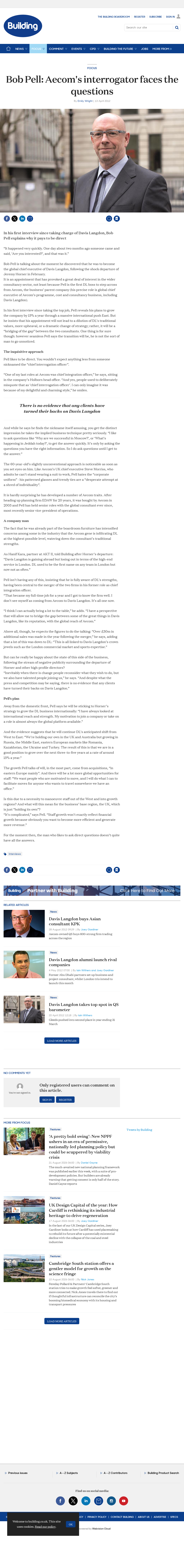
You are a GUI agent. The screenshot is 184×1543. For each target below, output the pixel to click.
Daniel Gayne (89, 1162)
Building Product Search (163, 1473)
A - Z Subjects (69, 1473)
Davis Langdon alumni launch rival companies (83, 962)
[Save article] (117, 218)
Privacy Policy (97, 1517)
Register (139, 16)
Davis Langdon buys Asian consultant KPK (75, 921)
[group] (161, 48)
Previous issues (17, 1473)
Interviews (15, 854)
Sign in (72, 211)
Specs (174, 1517)
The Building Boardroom (114, 16)
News (53, 911)
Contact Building (122, 1517)
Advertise (160, 1517)
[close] (120, 211)
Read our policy (45, 1526)
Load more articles (61, 1040)
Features (55, 1129)
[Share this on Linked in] (22, 218)
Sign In (170, 16)
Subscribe (155, 16)
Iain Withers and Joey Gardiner (95, 970)
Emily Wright (85, 101)
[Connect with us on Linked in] (86, 1501)
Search (177, 27)
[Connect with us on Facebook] (60, 1501)
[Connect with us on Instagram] (111, 1501)
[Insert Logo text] (23, 36)
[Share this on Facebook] (7, 218)
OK (71, 1524)
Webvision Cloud (101, 1528)
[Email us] (98, 1501)
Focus (92, 68)
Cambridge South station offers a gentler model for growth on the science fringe (81, 1268)
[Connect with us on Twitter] (73, 1501)
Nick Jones (87, 1279)
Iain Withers (85, 1015)
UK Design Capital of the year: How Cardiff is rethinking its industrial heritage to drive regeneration (83, 1210)
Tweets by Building (139, 1130)
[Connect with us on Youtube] (123, 1501)
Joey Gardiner (89, 929)
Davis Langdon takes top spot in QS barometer (84, 1006)
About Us (144, 1517)
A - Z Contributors (115, 1473)
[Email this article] (30, 218)
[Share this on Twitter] (14, 218)
